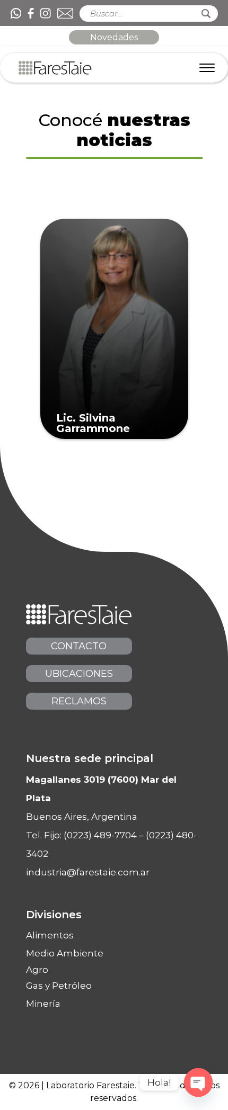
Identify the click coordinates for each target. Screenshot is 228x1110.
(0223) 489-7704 (100, 835)
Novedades (114, 37)
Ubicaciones (79, 673)
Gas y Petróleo (59, 985)
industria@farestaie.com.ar (88, 872)
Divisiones (54, 914)
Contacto (79, 646)
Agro (37, 969)
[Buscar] (206, 13)
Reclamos (79, 701)
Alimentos (50, 935)
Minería (43, 1003)
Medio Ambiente (64, 953)
